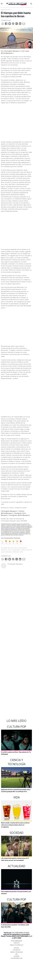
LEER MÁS (23, 521)
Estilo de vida (25, 550)
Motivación (8, 552)
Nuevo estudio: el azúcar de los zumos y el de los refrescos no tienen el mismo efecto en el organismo (15, 825)
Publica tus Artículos (16, 945)
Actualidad (4, 548)
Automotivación (22, 548)
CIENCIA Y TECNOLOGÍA (16, 952)
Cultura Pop (16, 950)
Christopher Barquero (12, 51)
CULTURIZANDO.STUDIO (20, 933)
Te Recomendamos (16, 941)
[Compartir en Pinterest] (13, 24)
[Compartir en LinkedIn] (20, 24)
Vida (15, 548)
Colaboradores (16, 550)
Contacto (16, 943)
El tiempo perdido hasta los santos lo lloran (16, 14)
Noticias (16, 948)
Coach (9, 550)
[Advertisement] (16, 122)
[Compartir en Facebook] (6, 24)
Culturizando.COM (16, 958)
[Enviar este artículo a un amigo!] (2, 24)
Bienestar (10, 548)
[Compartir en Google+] (16, 24)
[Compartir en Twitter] (9, 24)
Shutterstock (17, 538)
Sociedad (16, 956)
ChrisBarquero (7, 513)
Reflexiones (16, 552)
